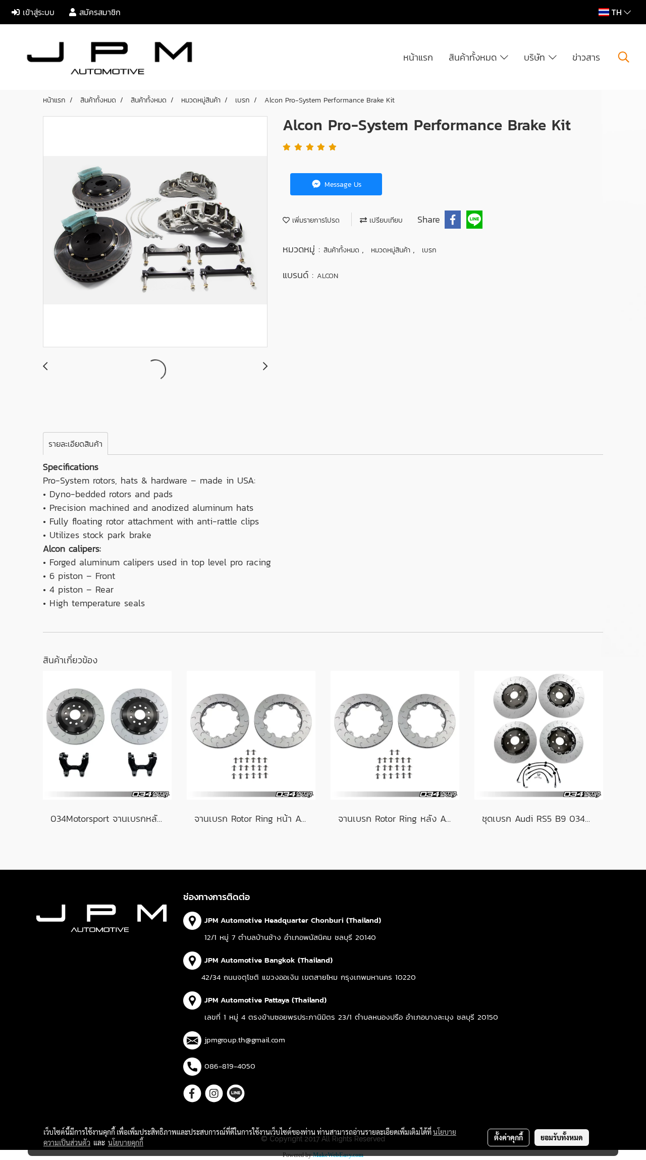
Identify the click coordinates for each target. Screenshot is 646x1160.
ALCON (327, 276)
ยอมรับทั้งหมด (562, 1137)
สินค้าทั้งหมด (474, 57)
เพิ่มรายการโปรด (315, 220)
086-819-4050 (229, 1066)
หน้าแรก (418, 57)
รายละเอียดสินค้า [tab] (75, 444)
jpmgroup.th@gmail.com (244, 1039)
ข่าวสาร (586, 57)
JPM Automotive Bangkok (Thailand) (268, 960)
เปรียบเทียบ (385, 220)
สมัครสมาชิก (98, 12)
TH (616, 12)
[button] (624, 57)
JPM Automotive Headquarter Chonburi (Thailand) (292, 920)
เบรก (429, 250)
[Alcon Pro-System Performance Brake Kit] (155, 232)
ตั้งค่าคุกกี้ (508, 1137)
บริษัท (536, 57)
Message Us (341, 184)
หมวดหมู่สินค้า (392, 250)
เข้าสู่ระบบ (37, 12)
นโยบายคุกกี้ (125, 1142)
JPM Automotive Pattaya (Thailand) (265, 1000)
